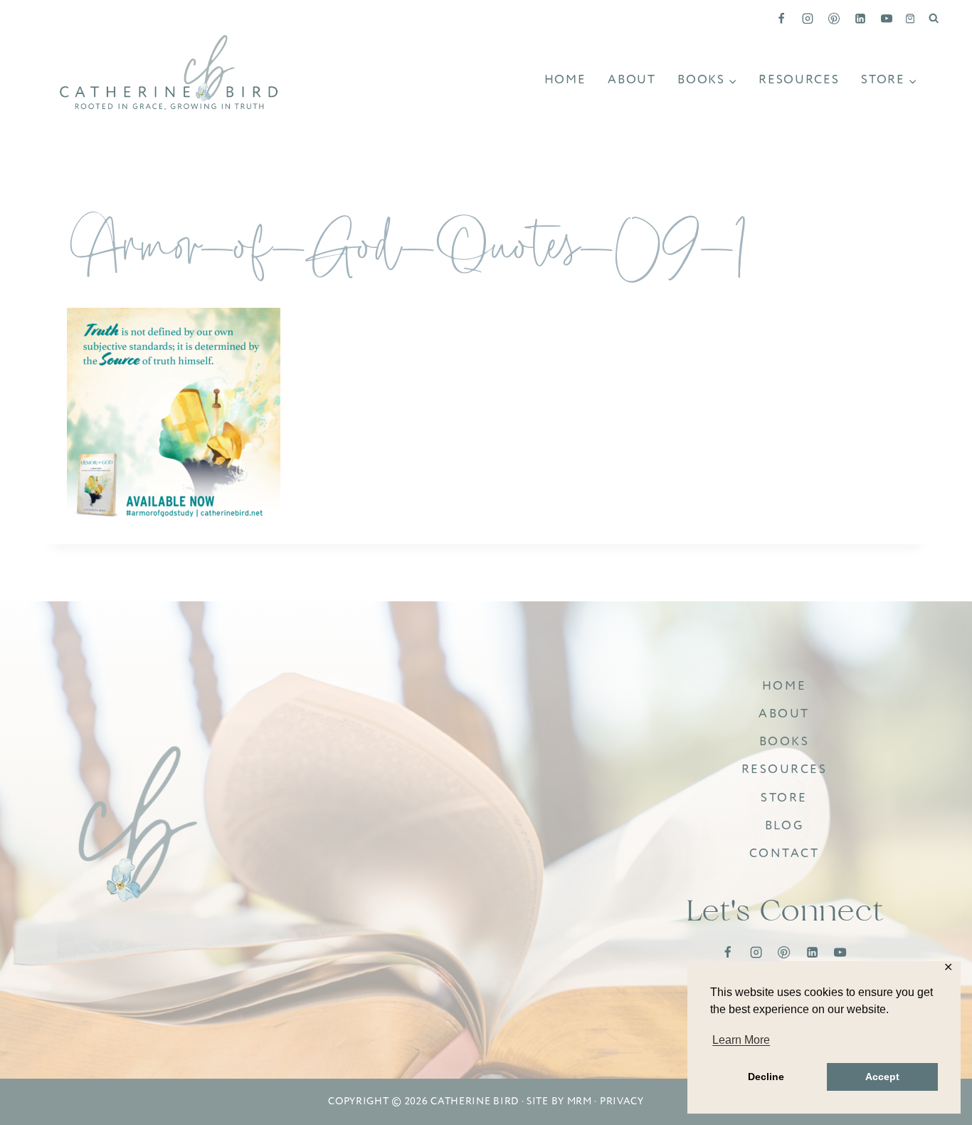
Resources (799, 79)
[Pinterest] (834, 18)
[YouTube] (886, 18)
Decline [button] (766, 1076)
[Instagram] (807, 18)
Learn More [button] (741, 1040)
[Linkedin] (860, 18)
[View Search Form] (933, 18)
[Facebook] (781, 18)
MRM (579, 1101)
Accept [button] (882, 1076)
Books (784, 741)
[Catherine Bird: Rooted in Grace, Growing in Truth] (139, 825)
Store (784, 797)
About (632, 79)
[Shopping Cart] (910, 19)
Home (565, 79)
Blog (784, 825)
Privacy (622, 1101)
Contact (784, 853)
